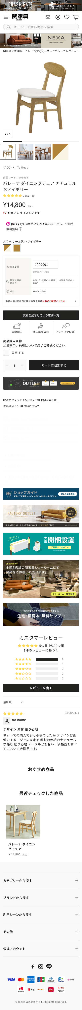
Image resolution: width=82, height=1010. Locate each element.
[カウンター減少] (7, 365)
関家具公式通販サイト (16, 51)
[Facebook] (32, 966)
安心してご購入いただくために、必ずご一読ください (40, 479)
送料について (31, 406)
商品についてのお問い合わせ (30, 419)
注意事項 (14, 466)
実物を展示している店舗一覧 (41, 315)
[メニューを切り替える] (6, 17)
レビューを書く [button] (41, 687)
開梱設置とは (48, 400)
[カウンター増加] (22, 365)
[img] (13, 713)
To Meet (22, 167)
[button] (41, 27)
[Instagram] (40, 966)
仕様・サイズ (16, 455)
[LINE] (49, 966)
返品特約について (22, 429)
